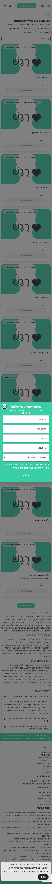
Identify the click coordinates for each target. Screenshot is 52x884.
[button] (4, 406)
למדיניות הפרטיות (16, 871)
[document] (26, 442)
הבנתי (43, 877)
